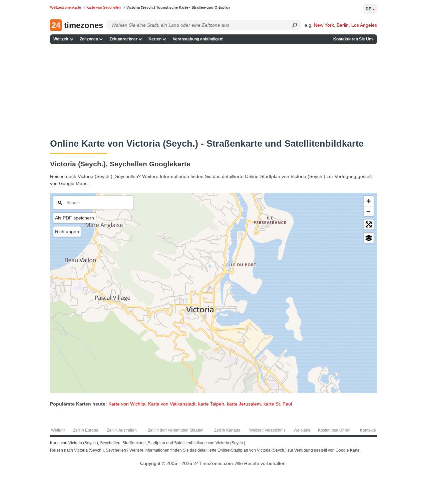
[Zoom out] (369, 211)
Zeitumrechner (123, 39)
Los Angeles (364, 25)
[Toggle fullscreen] (369, 224)
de (368, 9)
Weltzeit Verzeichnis (267, 430)
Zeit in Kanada (227, 430)
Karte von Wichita (126, 404)
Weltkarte (302, 430)
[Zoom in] (369, 201)
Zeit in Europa (85, 430)
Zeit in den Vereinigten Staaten (175, 430)
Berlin (343, 25)
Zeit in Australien (122, 430)
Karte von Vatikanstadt (171, 404)
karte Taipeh (211, 404)
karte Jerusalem (244, 404)
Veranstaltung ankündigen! (198, 39)
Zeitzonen (89, 39)
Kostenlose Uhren (334, 430)
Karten (154, 39)
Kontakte (368, 430)
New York (324, 25)
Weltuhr (58, 430)
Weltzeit (60, 39)
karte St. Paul (278, 404)
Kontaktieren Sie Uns (353, 39)
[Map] (213, 293)
